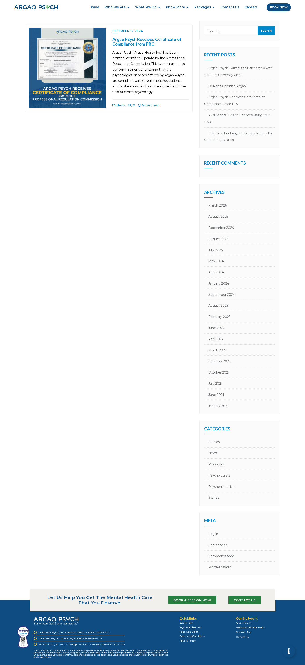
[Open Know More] (187, 7)
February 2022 (219, 361)
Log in (213, 534)
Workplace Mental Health (250, 627)
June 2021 (216, 395)
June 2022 (216, 328)
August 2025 (218, 217)
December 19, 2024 (127, 31)
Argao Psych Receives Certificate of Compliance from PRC (146, 41)
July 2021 (215, 384)
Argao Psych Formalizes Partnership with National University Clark (238, 71)
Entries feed (217, 545)
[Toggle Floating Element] (288, 651)
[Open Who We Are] (128, 7)
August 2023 (218, 306)
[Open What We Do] (159, 7)
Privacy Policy (188, 640)
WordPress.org (220, 567)
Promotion (216, 464)
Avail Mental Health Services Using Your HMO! (237, 118)
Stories (213, 498)
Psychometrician (221, 487)
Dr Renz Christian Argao (227, 86)
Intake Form (186, 622)
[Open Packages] (213, 7)
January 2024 (218, 283)
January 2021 (218, 406)
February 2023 (219, 317)
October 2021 (218, 372)
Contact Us (242, 636)
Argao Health (243, 622)
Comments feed (221, 556)
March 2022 (217, 350)
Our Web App (243, 632)
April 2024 (216, 272)
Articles (214, 442)
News (120, 105)
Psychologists (219, 475)
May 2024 (216, 261)
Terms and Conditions (192, 636)
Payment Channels (190, 627)
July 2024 (215, 250)
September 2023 (221, 295)
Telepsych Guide (189, 631)
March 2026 (217, 205)
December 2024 (221, 228)
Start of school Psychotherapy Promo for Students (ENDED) (238, 136)
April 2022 (216, 339)
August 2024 (218, 239)
